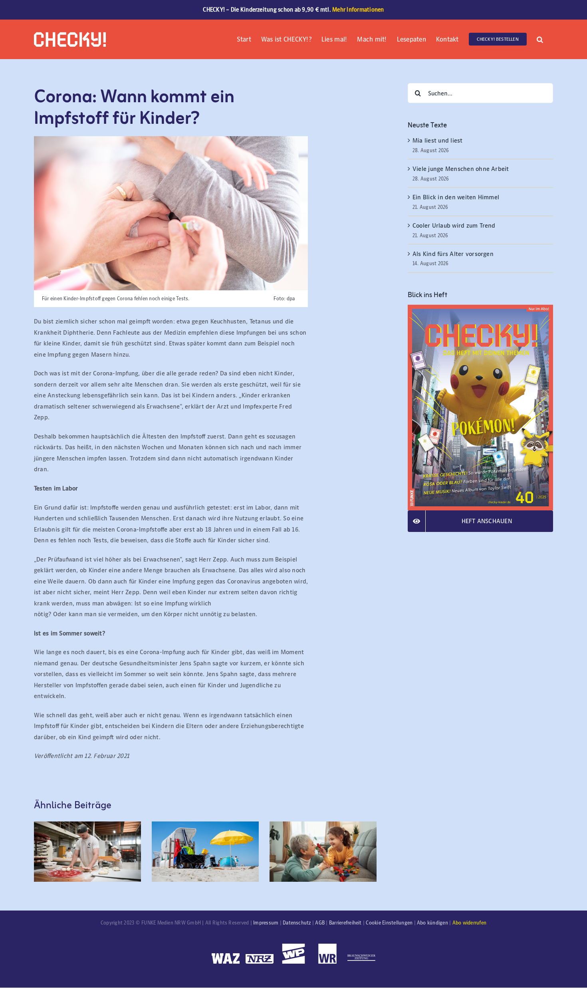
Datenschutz (297, 923)
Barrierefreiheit (345, 923)
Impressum (265, 923)
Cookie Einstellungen (389, 923)
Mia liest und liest (438, 140)
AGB (320, 923)
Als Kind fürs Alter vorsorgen (453, 254)
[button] (540, 39)
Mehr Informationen (358, 9)
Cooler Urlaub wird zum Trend (454, 225)
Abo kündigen (432, 923)
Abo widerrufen (469, 923)
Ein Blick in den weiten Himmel (455, 197)
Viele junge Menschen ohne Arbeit (460, 169)
